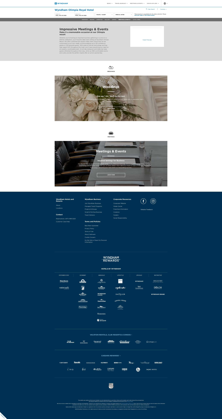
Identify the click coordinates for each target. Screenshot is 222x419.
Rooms (92, 19)
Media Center (117, 206)
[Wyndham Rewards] (111, 259)
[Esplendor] (120, 288)
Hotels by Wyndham (111, 269)
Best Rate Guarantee (91, 225)
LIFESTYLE (120, 275)
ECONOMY (83, 275)
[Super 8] (83, 288)
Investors (116, 212)
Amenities (99, 19)
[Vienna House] (120, 301)
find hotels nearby (150, 15)
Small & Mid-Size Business (93, 212)
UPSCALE (139, 275)
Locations (59, 208)
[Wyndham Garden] (101, 295)
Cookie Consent (90, 237)
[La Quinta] (101, 282)
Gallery (107, 19)
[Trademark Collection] (139, 288)
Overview (85, 19)
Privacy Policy (89, 228)
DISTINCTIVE (158, 275)
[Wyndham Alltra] (120, 307)
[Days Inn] (83, 282)
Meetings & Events (124, 19)
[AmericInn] (101, 301)
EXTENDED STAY (64, 275)
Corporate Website (119, 203)
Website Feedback (147, 209)
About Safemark (90, 234)
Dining (114, 19)
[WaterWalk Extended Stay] (64, 288)
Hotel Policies (147, 40)
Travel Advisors (90, 215)
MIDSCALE (102, 275)
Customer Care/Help (63, 221)
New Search (151, 9)
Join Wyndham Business (93, 203)
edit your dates (138, 15)
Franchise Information (120, 209)
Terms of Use (89, 231)
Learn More (111, 108)
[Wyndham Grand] (158, 295)
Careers (115, 215)
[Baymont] (101, 307)
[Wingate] (101, 288)
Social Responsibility (120, 218)
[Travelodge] (83, 307)
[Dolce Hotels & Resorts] (158, 288)
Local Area (136, 19)
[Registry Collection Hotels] (158, 282)
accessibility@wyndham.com (127, 403)
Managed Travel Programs (93, 206)
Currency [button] (162, 9)
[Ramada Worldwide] (101, 314)
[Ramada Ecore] (101, 320)
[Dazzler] (120, 295)
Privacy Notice (130, 401)
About (58, 205)
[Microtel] (83, 295)
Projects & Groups (91, 209)
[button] (111, 335)
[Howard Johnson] (83, 301)
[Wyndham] (139, 282)
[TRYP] (120, 282)
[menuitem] (109, 3)
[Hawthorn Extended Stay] (64, 282)
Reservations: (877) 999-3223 (66, 219)
